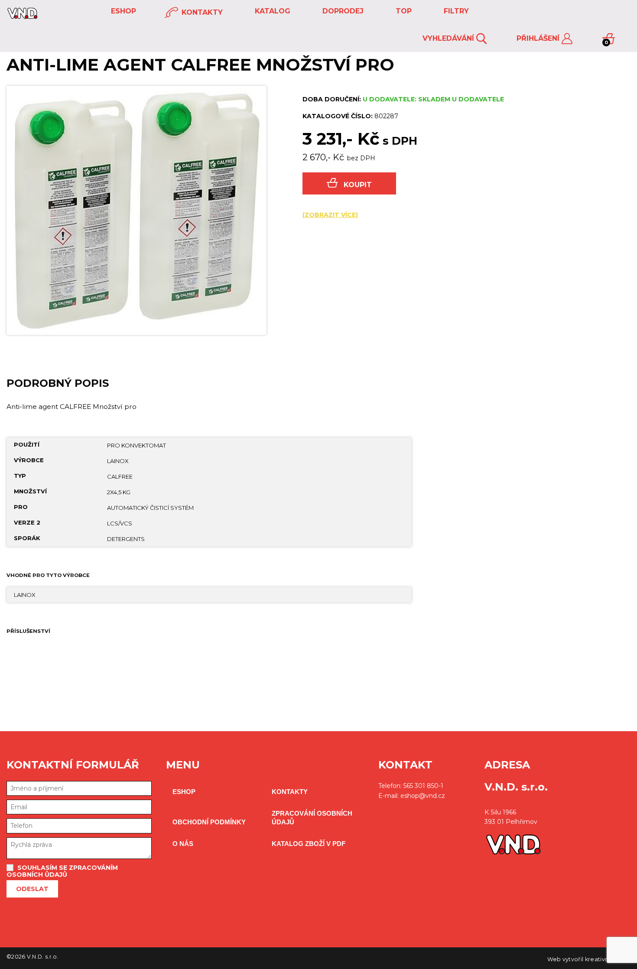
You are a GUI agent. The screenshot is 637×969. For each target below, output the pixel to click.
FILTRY (455, 11)
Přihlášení (539, 38)
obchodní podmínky (209, 822)
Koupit (358, 185)
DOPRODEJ (342, 11)
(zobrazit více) (330, 215)
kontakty (201, 12)
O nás (182, 843)
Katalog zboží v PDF (308, 843)
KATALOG (271, 11)
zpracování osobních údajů (312, 818)
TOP (402, 11)
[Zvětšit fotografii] (136, 210)
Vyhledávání (449, 38)
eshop (122, 11)
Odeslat (32, 889)
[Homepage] (22, 16)
